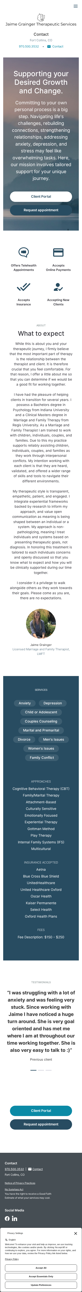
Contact (57, 46)
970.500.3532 (29, 46)
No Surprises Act (14, 1189)
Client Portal (41, 196)
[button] (33, 1070)
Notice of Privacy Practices (20, 1182)
